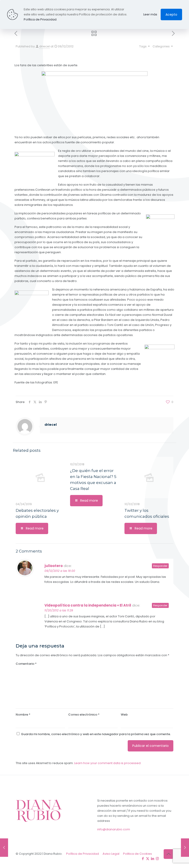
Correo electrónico (84, 714)
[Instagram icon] (157, 858)
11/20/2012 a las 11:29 (58, 610)
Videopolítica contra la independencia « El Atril (87, 605)
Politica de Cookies (137, 854)
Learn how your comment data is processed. (107, 763)
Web (124, 714)
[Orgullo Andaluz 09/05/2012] (4, 847)
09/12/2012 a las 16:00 (59, 571)
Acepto (171, 14)
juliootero (53, 565)
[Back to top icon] (168, 854)
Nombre (23, 714)
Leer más (150, 14)
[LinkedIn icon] (152, 858)
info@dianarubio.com (113, 829)
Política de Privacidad (82, 854)
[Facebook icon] (143, 858)
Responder (160, 566)
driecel (44, 46)
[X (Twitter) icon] (147, 858)
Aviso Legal (111, 854)
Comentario (26, 664)
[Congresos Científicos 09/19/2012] (185, 847)
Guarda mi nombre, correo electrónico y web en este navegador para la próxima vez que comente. (96, 734)
